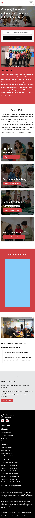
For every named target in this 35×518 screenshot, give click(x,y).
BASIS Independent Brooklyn (9, 468)
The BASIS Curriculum (7, 435)
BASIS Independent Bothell (9, 465)
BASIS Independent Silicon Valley (11, 482)
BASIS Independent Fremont (9, 474)
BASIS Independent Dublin (9, 471)
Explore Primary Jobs (11, 157)
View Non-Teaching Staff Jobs (14, 237)
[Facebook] (2, 420)
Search (17, 38)
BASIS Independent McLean (9, 479)
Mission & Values (6, 432)
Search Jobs (7, 400)
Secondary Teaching (7, 450)
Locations (4, 438)
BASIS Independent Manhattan (10, 476)
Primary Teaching (6, 447)
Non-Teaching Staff (7, 456)
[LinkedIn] (7, 420)
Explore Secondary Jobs (12, 183)
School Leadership (6, 453)
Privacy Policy (17, 516)
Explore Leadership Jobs (12, 210)
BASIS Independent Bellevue (9, 463)
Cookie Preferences (6, 516)
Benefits (3, 441)
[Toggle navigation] (31, 3)
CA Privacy (25, 516)
